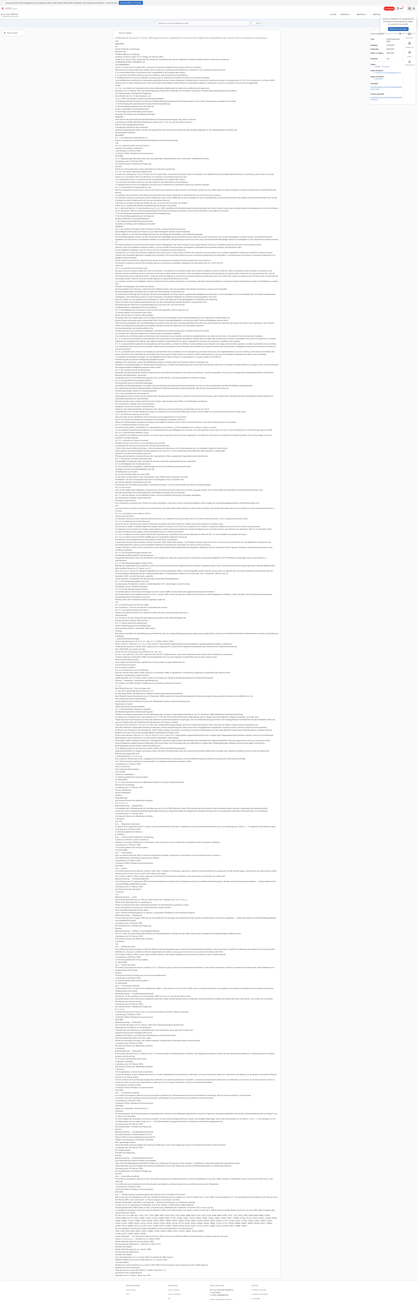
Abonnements (131, 1290)
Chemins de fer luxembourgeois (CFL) (388, 73)
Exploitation (379, 79)
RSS (127, 1294)
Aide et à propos (174, 1290)
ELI (169, 1299)
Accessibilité (256, 1299)
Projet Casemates (174, 1294)
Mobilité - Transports (382, 67)
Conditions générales (259, 1290)
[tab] (409, 35)
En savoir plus (111, 3)
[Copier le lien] (381, 84)
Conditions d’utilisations (260, 1294)
